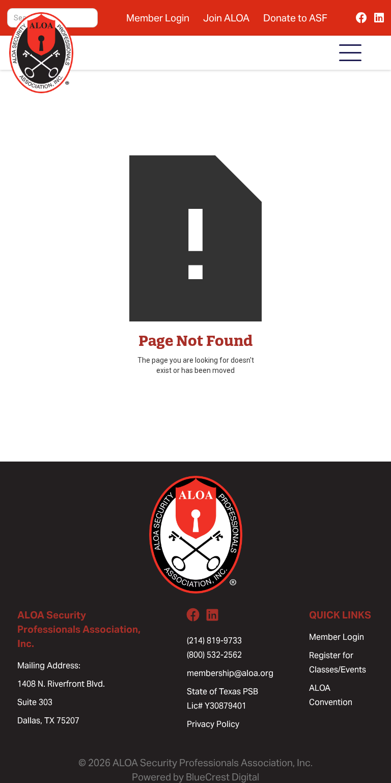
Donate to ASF (295, 18)
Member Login (157, 18)
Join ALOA (226, 18)
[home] (41, 53)
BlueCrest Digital (222, 777)
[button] (350, 52)
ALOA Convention (330, 695)
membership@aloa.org (230, 673)
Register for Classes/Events (337, 662)
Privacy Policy (213, 724)
